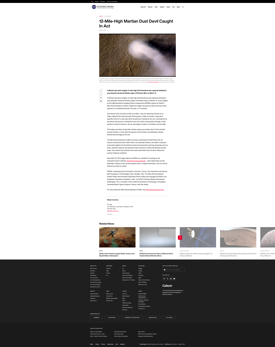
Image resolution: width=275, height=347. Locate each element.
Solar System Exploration (121, 336)
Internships (93, 275)
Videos (140, 271)
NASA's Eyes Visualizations (142, 297)
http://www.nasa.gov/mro (155, 190)
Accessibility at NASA (144, 306)
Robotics (124, 310)
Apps (139, 278)
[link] (137, 55)
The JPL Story (94, 278)
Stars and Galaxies (127, 275)
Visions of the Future (144, 280)
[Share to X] (101, 94)
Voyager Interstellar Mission (145, 336)
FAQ (117, 344)
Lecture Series (94, 294)
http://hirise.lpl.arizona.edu (136, 161)
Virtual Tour (109, 296)
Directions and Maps (111, 298)
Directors (92, 271)
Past (107, 271)
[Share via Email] (101, 101)
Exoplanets (125, 305)
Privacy (103, 344)
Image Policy (110, 344)
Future (108, 273)
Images (140, 268)
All (107, 275)
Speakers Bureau (95, 296)
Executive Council (95, 287)
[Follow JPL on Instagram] (171, 278)
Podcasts (140, 275)
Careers (92, 273)
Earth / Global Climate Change (98, 336)
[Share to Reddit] (101, 97)
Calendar (92, 298)
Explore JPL (93, 300)
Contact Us (141, 308)
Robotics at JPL (142, 284)
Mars (123, 298)
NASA (91, 344)
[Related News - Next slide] (180, 237)
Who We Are (93, 268)
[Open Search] (183, 7)
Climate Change (126, 303)
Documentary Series (95, 282)
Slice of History (142, 282)
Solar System (126, 273)
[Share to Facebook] (101, 91)
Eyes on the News (127, 278)
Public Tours (109, 294)
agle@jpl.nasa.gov (112, 211)
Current (108, 268)
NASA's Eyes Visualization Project (147, 334)
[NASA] (94, 7)
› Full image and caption (153, 82)
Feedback (122, 344)
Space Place (141, 331)
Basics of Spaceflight (96, 331)
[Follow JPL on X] (167, 278)
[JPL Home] (105, 7)
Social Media (141, 304)
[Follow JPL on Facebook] (164, 278)
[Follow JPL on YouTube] (174, 278)
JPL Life (124, 294)
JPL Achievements (95, 280)
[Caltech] (167, 285)
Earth (123, 271)
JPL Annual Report (95, 284)
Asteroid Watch (142, 294)
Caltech (97, 344)
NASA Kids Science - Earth (97, 334)
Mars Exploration (118, 334)
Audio (140, 273)
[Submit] (164, 269)
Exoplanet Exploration (120, 331)
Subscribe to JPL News (128, 280)
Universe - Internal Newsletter (143, 301)
